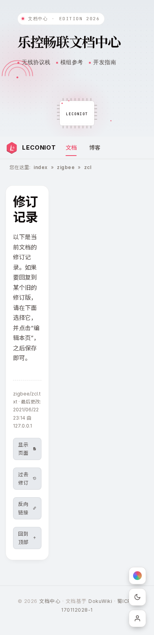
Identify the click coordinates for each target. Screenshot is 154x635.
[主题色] (137, 575)
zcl (87, 167)
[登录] (137, 618)
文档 (71, 147)
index (40, 167)
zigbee (66, 167)
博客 (94, 147)
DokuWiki (100, 601)
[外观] (137, 597)
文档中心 (49, 601)
